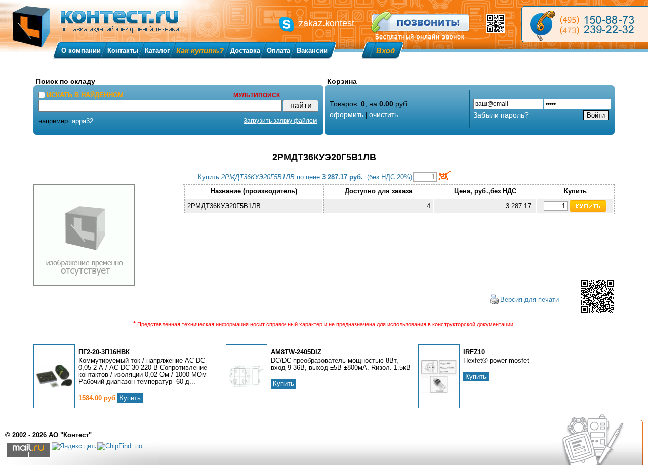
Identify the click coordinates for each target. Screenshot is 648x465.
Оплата (278, 50)
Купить (130, 398)
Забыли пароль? (501, 115)
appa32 (82, 121)
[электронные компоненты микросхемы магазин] (584, 24)
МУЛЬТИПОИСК (256, 95)
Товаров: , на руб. (369, 104)
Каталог (157, 50)
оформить (346, 114)
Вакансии (312, 50)
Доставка (245, 50)
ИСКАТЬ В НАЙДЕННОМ (85, 95)
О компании (81, 50)
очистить (383, 114)
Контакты (122, 50)
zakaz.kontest (326, 23)
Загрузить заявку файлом (280, 120)
